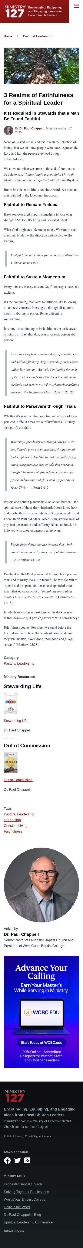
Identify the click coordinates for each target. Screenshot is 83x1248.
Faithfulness (13, 831)
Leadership (12, 820)
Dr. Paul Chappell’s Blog (22, 1214)
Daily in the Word (17, 1207)
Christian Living (15, 825)
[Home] (41, 1096)
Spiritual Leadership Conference (28, 1222)
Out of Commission (18, 780)
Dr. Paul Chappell (31, 128)
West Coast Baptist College (24, 1199)
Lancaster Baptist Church (23, 1184)
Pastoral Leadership (37, 36)
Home (8, 36)
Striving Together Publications (26, 1192)
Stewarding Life (15, 721)
